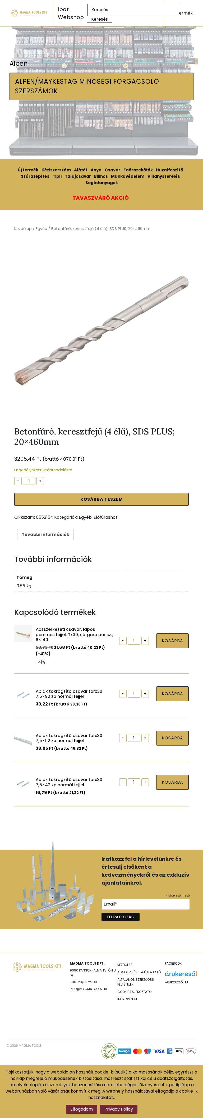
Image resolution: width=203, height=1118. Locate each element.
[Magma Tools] (30, 12)
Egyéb (41, 228)
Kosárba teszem (101, 499)
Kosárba (172, 641)
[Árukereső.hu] (181, 975)
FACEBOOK (173, 963)
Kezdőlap (23, 228)
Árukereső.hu (176, 982)
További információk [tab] (45, 534)
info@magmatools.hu (88, 989)
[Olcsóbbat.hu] (181, 1010)
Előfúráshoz (106, 517)
